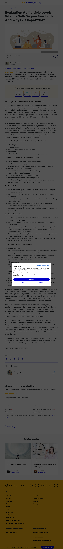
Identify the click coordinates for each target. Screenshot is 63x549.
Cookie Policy (46, 265)
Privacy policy (38, 265)
